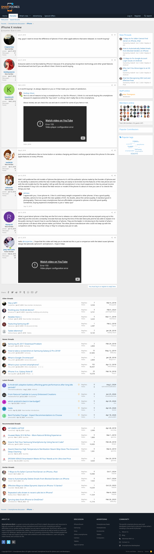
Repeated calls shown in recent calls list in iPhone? (30, 492)
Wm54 (10, 410)
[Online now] (20, 95)
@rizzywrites (27, 241)
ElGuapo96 (112, 305)
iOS (23, 474)
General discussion (30, 360)
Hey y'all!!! (12, 303)
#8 (115, 238)
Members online (127, 103)
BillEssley (113, 353)
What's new (23, 16)
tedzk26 (9, 162)
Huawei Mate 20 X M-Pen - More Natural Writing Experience (34, 435)
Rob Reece (113, 319)
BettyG (114, 444)
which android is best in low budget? (24, 401)
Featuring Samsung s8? (18, 323)
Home (4, 16)
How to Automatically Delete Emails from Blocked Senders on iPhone (38, 478)
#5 (115, 150)
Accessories (32, 396)
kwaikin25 (9, 97)
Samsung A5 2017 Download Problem (25, 343)
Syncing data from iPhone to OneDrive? (25, 499)
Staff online (125, 90)
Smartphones (101, 528)
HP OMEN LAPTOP (16, 428)
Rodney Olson (28, 93)
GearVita (25, 437)
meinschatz (11, 430)
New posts (4, 20)
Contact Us (125, 542)
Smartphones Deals (103, 524)
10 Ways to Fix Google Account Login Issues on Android (135, 59)
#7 (115, 212)
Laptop (27, 430)
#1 (115, 35)
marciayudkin (12, 374)
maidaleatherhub (13, 396)
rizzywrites (6, 31)
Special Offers (50, 16)
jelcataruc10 (12, 312)
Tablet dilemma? (15, 330)
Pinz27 (114, 373)
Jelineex (26, 193)
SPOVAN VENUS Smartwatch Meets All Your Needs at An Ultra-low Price (39, 458)
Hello (10, 408)
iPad (124, 85)
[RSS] (151, 551)
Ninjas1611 (112, 360)
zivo (9, 403)
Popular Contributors (129, 129)
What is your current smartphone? (23, 364)
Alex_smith (11, 353)
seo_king (113, 430)
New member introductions (33, 305)
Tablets (29, 333)
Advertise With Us (128, 539)
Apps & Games (79, 545)
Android (34, 389)
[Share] (112, 35)
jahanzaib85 (12, 417)
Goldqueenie (9, 72)
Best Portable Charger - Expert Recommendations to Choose (35, 415)
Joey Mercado (9, 249)
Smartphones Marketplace (131, 545)
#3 (115, 85)
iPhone (28, 374)
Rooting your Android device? (21, 310)
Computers (100, 538)
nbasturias (11, 326)
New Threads (125, 35)
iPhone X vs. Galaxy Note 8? (20, 371)
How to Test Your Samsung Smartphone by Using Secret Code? (36, 442)
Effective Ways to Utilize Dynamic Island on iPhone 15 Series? (35, 485)
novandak (11, 488)
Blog (123, 535)
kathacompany (12, 333)
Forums (13, 16)
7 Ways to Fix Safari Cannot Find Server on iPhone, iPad (32, 471)
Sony (75, 531)
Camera (76, 538)
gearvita (10, 437)
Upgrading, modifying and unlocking (36, 312)
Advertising (37, 16)
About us (140, 551)
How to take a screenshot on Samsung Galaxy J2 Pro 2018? (34, 350)
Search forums (15, 20)
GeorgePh (11, 346)
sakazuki (9, 187)
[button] (30, 16)
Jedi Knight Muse (111, 312)
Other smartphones (30, 367)
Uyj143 (114, 326)
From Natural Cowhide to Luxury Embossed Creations (32, 394)
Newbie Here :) (14, 317)
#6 (115, 175)
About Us (125, 532)
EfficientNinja (112, 366)
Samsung (27, 346)
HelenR (10, 474)
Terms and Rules (131, 551)
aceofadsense (12, 502)
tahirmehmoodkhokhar (15, 389)
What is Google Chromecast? (21, 357)
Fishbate (10, 319)
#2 (115, 60)
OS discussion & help (30, 326)
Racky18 (9, 224)
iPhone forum (78, 524)
